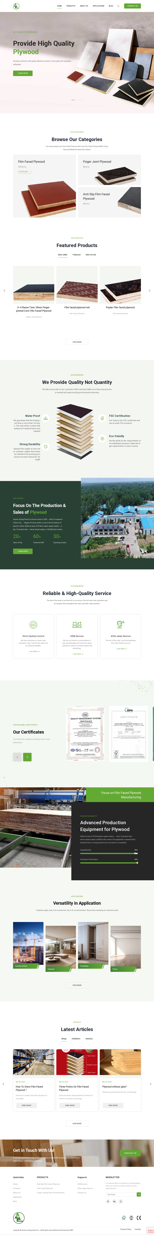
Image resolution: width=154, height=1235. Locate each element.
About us (84, 6)
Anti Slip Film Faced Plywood (48, 1184)
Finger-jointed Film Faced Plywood (50, 1193)
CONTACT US (132, 6)
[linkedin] (114, 1201)
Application (17, 1197)
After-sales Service (85, 1188)
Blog (111, 6)
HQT (71, 1230)
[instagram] (120, 1201)
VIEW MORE (77, 342)
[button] (17, 757)
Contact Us (82, 1193)
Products (71, 6)
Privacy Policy (125, 1229)
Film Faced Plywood (45, 1188)
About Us (16, 1193)
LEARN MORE (23, 73)
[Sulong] (16, 9)
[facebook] (108, 1201)
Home (59, 6)
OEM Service (82, 1184)
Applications (98, 6)
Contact (138, 1229)
